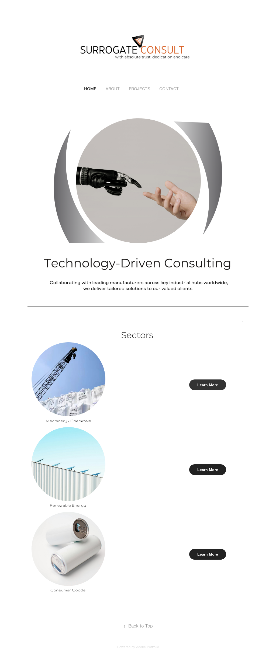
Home (90, 88)
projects (139, 88)
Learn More (207, 385)
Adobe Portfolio (147, 647)
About (113, 88)
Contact (169, 88)
